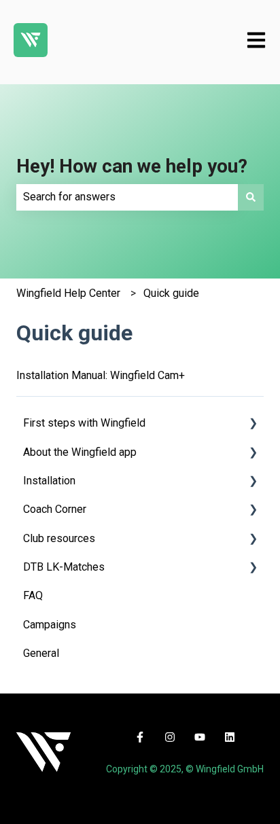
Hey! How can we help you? (131, 166)
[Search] (251, 197)
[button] (253, 424)
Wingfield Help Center (68, 293)
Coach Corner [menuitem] (54, 509)
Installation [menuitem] (49, 480)
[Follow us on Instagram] (170, 737)
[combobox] (127, 197)
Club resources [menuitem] (59, 538)
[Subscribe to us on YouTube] (200, 737)
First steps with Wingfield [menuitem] (84, 422)
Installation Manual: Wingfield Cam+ (100, 375)
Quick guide (171, 293)
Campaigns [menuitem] (49, 624)
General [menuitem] (41, 653)
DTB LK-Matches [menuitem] (64, 566)
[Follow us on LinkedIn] (230, 737)
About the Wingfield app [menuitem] (80, 452)
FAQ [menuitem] (33, 595)
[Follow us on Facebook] (140, 737)
